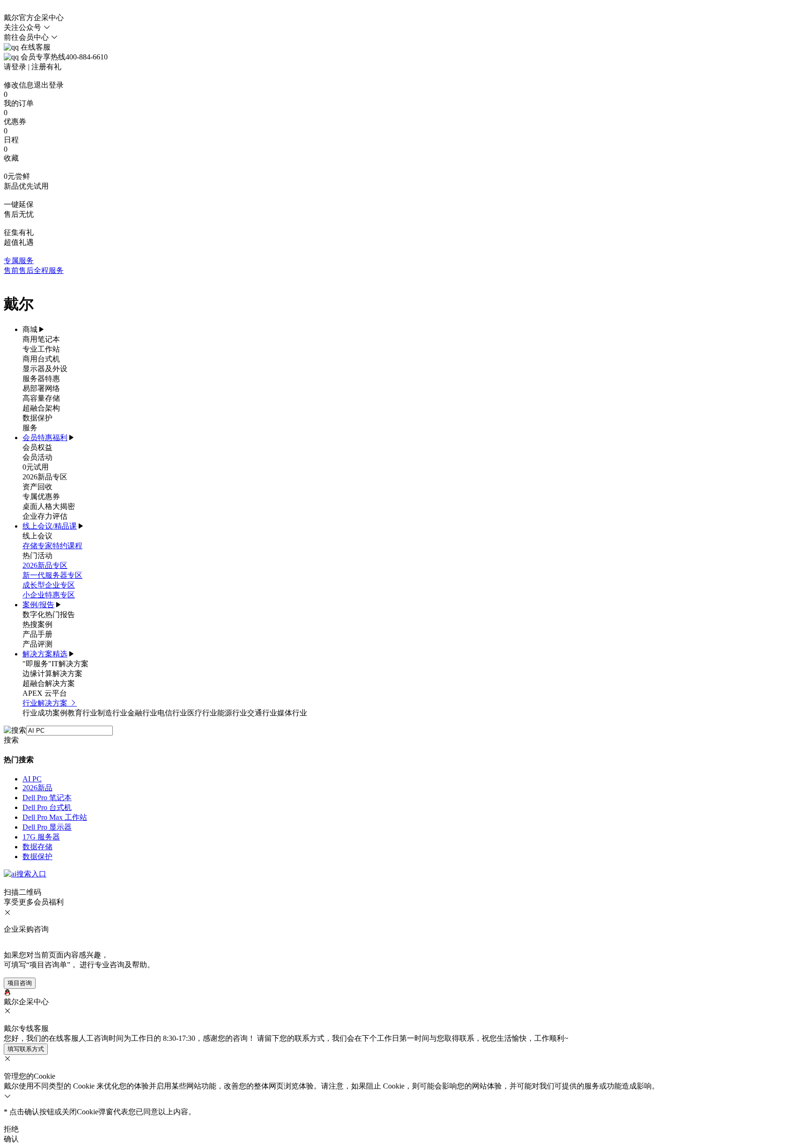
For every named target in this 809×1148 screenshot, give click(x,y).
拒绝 (11, 1129)
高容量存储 (41, 398)
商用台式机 (41, 359)
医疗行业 (202, 713)
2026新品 (37, 788)
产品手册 (37, 634)
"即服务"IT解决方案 (55, 664)
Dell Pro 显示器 (47, 827)
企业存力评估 (44, 516)
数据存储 (37, 847)
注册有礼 (46, 67)
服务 (29, 428)
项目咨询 (19, 982)
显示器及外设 (44, 369)
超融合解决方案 (48, 683)
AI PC (32, 779)
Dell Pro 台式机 (47, 807)
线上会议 (37, 536)
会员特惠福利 (44, 438)
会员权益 (37, 447)
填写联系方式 (25, 1048)
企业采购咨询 (26, 929)
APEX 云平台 (44, 693)
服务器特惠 (41, 379)
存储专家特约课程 (52, 546)
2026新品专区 (44, 477)
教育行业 (82, 713)
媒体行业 (292, 713)
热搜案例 (37, 624)
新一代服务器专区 (52, 575)
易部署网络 (41, 388)
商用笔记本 (41, 339)
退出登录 (49, 85)
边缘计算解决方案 (52, 673)
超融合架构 (41, 408)
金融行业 (142, 713)
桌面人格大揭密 (48, 506)
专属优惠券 (41, 496)
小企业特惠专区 (48, 595)
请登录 (15, 67)
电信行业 (172, 713)
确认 (11, 1139)
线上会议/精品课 (49, 526)
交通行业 (262, 713)
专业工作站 (41, 349)
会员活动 (37, 457)
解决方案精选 (44, 654)
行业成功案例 (44, 713)
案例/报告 (38, 605)
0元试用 (35, 467)
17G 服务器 (41, 837)
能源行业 (232, 713)
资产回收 (37, 487)
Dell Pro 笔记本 (47, 798)
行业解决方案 (45, 703)
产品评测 (37, 644)
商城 (29, 329)
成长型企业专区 (48, 585)
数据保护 (37, 418)
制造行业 (112, 713)
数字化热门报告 (48, 614)
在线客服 (35, 47)
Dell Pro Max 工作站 (54, 817)
